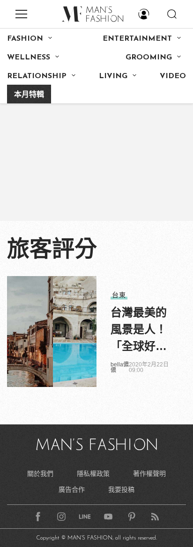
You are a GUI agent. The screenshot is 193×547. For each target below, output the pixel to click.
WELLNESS (28, 57)
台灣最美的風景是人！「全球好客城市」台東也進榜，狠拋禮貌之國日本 (139, 330)
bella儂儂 (120, 367)
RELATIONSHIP (37, 76)
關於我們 (40, 473)
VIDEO (173, 76)
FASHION (25, 39)
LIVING (113, 76)
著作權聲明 (149, 473)
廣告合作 (72, 489)
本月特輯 (29, 95)
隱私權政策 (93, 473)
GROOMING (149, 57)
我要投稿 (121, 489)
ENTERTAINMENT (137, 39)
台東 (119, 295)
